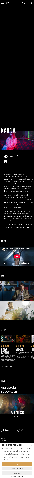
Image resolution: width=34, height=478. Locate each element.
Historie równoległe (5, 351)
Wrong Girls (20, 349)
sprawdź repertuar (9, 389)
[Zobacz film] (8, 339)
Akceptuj (17, 464)
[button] (31, 445)
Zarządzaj (17, 473)
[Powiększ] (17, 291)
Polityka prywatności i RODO (17, 476)
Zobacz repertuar (6, 366)
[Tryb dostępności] (31, 3)
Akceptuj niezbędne (17, 468)
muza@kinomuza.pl (5, 440)
